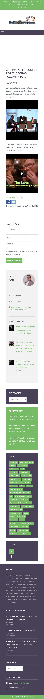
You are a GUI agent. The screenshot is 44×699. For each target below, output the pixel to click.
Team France (23, 499)
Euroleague (13, 499)
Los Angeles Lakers (16, 482)
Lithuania (27, 482)
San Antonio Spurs (15, 513)
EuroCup (12, 530)
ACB (23, 476)
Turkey (29, 496)
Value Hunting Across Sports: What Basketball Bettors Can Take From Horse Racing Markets (25, 347)
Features (19, 4)
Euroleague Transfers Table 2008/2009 (20, 630)
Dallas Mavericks (23, 530)
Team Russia (14, 526)
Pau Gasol (26, 493)
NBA (21, 462)
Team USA (13, 533)
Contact (32, 4)
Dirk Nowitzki (14, 523)
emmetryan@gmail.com (23, 683)
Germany (29, 486)
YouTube (12, 465)
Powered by (14, 197)
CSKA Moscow (22, 465)
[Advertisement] (22, 49)
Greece (28, 503)
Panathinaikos (24, 472)
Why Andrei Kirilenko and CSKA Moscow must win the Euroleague (21, 617)
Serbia (26, 513)
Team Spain (13, 486)
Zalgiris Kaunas (14, 476)
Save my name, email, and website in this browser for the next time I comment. (21, 253)
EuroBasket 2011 (24, 533)
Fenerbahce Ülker (27, 506)
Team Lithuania (19, 496)
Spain (29, 476)
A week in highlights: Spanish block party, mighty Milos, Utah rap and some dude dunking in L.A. (21, 644)
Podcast (12, 4)
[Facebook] (18, 7)
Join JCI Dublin (28, 696)
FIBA (9, 1)
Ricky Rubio (26, 479)
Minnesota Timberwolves (17, 516)
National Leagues (35, 1)
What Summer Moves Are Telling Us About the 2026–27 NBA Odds (25, 330)
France (22, 520)
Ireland (22, 486)
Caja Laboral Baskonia (17, 503)
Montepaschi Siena (16, 489)
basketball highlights (27, 523)
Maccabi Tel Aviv (15, 479)
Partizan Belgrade (15, 493)
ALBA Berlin (24, 526)
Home (5, 1)
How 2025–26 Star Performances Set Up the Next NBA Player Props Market (25, 365)
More (26, 4)
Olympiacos (13, 472)
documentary (16, 307)
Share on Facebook (8, 202)
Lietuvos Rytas (14, 506)
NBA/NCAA (25, 1)
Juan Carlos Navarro (16, 510)
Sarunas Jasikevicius (19, 310)
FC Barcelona (14, 469)
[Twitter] (25, 7)
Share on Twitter (13, 202)
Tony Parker (13, 520)
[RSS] (22, 7)
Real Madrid (29, 462)
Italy (11, 496)
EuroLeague (16, 1)
